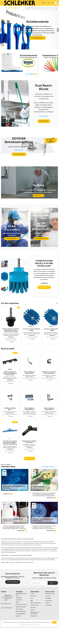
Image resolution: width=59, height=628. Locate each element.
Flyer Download (43, 116)
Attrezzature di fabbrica (21, 611)
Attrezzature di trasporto (21, 604)
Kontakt (32, 593)
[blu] (30, 326)
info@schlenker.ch (8, 607)
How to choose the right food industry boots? (12, 520)
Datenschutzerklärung (36, 603)
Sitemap (32, 610)
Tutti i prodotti (48, 605)
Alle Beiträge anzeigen (47, 467)
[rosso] (31, 326)
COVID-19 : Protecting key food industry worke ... (42, 520)
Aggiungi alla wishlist (43, 291)
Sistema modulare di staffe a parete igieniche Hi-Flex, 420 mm (10, 373)
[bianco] (32, 326)
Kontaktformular (12, 582)
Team (32, 598)
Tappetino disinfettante (21, 606)
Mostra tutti (29, 458)
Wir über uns (33, 596)
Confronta (11, 341)
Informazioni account (50, 593)
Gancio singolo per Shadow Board (29, 372)
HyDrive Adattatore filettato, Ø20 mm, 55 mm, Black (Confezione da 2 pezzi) (11, 330)
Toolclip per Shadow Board (10, 408)
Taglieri (17, 602)
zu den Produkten (18, 154)
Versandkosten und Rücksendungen (35, 613)
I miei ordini (47, 596)
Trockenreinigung (38, 486)
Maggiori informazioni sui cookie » (32, 624)
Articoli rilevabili (19, 609)
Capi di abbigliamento (20, 613)
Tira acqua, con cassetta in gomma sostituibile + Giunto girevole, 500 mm (10, 442)
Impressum (33, 607)
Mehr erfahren (43, 121)
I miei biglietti (48, 598)
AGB (32, 600)
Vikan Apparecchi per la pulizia (21, 594)
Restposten (18, 616)
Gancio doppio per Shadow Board (29, 408)
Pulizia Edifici (19, 597)
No (22, 624)
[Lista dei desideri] (52, 2)
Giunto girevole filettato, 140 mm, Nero (29, 441)
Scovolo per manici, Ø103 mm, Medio (31, 329)
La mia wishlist (48, 600)
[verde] (29, 326)
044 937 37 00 (7, 603)
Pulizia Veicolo (19, 600)
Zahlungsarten (34, 616)
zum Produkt (43, 287)
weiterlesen (6, 494)
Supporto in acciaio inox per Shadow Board (49, 372)
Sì (54, 622)
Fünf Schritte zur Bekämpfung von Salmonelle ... (14, 487)
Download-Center (34, 605)
